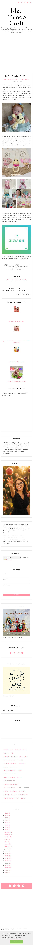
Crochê (14, 79)
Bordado (6, 774)
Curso (20, 770)
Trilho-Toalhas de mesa (11, 798)
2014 (6, 858)
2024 (6, 815)
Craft (12, 749)
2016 (6, 853)
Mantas (13, 774)
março (6, 844)
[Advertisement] (16, 50)
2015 (6, 856)
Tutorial (21, 760)
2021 (6, 822)
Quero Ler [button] (16, 942)
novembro (7, 834)
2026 (6, 813)
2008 (6, 872)
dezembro (7, 832)
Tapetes (26, 787)
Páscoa (6, 791)
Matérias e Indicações (11, 756)
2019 (6, 827)
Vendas (23, 798)
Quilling (14, 794)
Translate (9, 560)
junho (6, 839)
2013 (6, 860)
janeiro (6, 849)
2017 (6, 851)
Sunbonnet (13, 791)
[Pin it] (21, 279)
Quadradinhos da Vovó (11, 784)
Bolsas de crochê (9, 787)
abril (6, 841)
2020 (6, 825)
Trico (25, 756)
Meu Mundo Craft (16, 17)
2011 (6, 865)
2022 (6, 820)
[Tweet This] (8, 279)
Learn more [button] (17, 937)
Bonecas (19, 787)
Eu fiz (20, 79)
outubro (7, 837)
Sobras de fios (23, 794)
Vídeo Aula (22, 763)
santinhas (22, 791)
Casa (20, 756)
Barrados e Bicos (9, 781)
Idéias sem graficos (10, 760)
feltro (19, 777)
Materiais (7, 794)
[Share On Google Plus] (16, 279)
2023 (6, 818)
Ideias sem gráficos (10, 770)
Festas (6, 767)
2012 (6, 863)
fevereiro (7, 846)
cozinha (6, 763)
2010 (6, 868)
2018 (6, 829)
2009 (6, 870)
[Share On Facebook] (12, 279)
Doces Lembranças (10, 777)
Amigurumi (7, 79)
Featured (25, 79)
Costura (6, 753)
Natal (12, 753)
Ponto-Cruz (13, 767)
